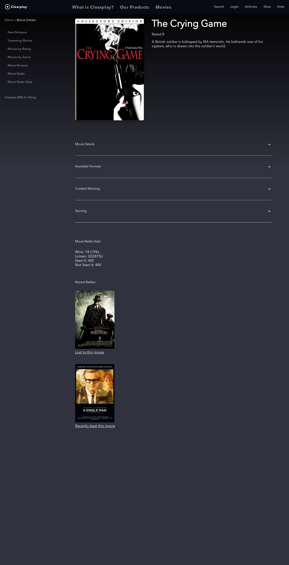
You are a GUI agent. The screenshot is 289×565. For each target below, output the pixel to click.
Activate (251, 6)
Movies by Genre (19, 57)
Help (280, 6)
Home (9, 20)
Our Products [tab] (134, 7)
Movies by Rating (19, 49)
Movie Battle (16, 73)
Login (234, 6)
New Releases (17, 32)
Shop (267, 6)
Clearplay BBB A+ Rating (20, 97)
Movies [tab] (163, 7)
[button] (173, 144)
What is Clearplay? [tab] (93, 7)
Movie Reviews (18, 65)
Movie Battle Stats (20, 82)
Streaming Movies (20, 40)
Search (219, 6)
